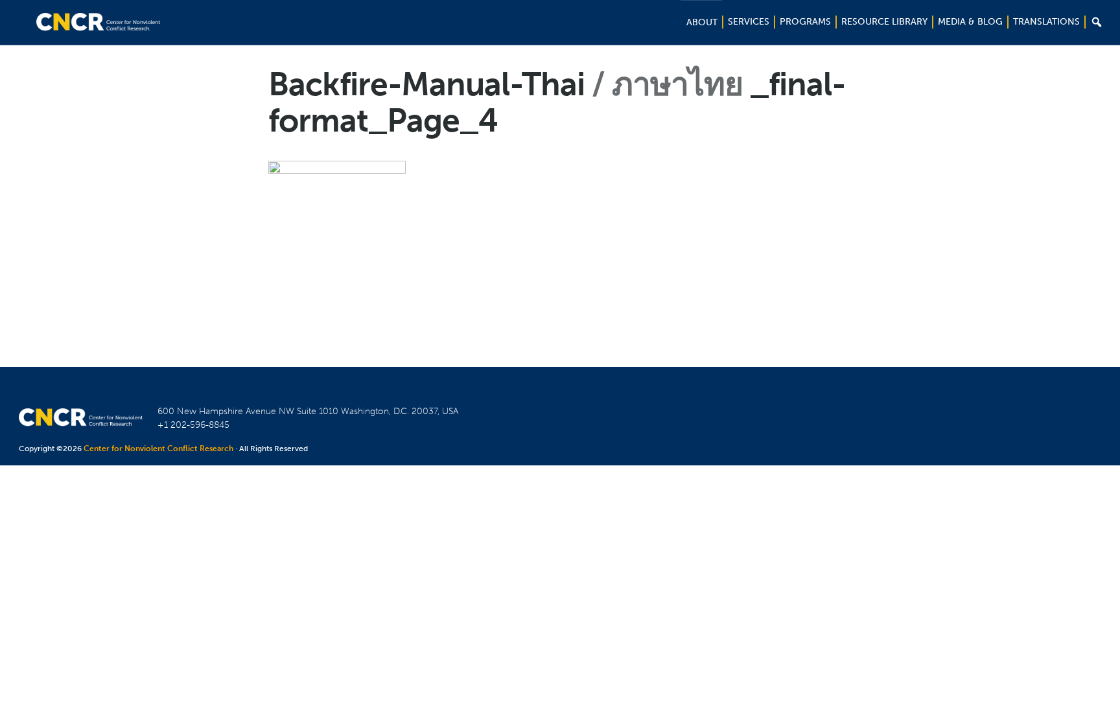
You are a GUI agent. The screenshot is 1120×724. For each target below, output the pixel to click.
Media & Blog (970, 21)
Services (748, 21)
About (702, 22)
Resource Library (884, 21)
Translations (1046, 21)
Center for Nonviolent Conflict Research (158, 448)
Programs (805, 21)
